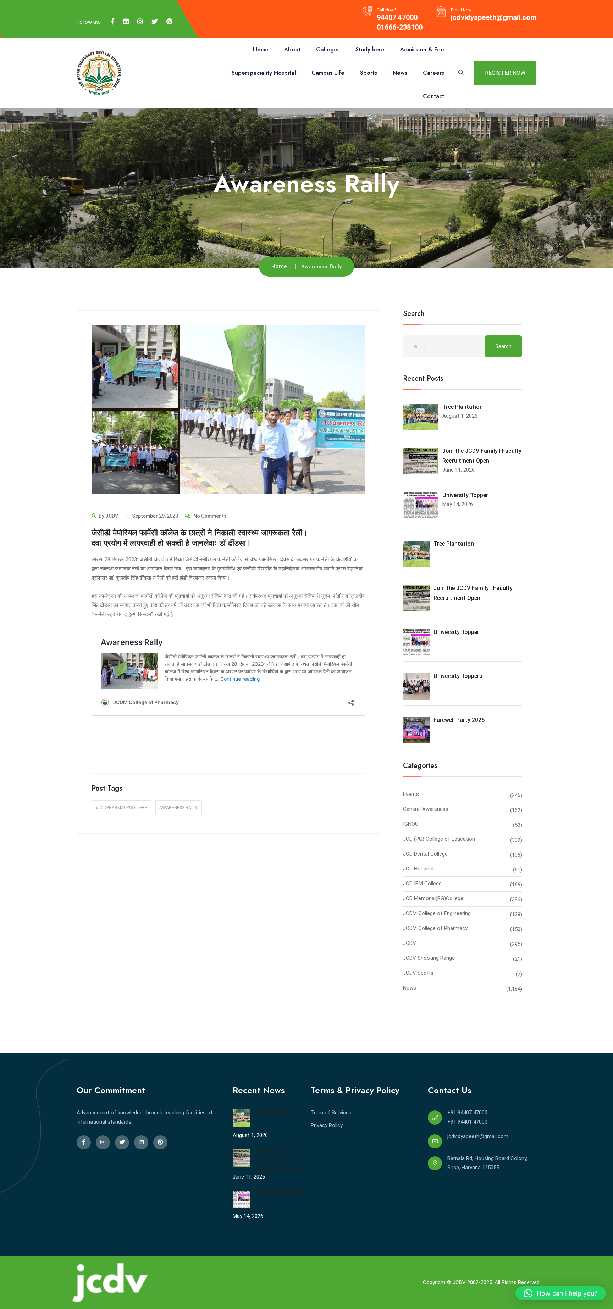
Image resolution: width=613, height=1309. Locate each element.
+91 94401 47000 (467, 1122)
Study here (370, 49)
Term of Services (331, 1112)
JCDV (409, 943)
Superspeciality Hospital (264, 73)
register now (505, 72)
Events (411, 794)
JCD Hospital (418, 868)
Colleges (328, 49)
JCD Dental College (425, 854)
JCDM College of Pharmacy (435, 928)
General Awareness (425, 809)
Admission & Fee (422, 49)
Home (261, 49)
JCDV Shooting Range (429, 958)
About (292, 49)
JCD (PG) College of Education (439, 839)
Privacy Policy (327, 1125)
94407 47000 (397, 17)
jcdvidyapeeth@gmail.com (493, 17)
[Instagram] (140, 21)
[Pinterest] (169, 21)
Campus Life (327, 73)
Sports (368, 73)
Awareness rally (178, 807)
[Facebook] (113, 21)
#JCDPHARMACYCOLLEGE (121, 807)
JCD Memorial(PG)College (433, 898)
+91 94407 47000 (467, 1112)
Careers (433, 73)
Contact (433, 96)
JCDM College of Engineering (437, 913)
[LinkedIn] (126, 21)
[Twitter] (154, 21)
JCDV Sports (418, 973)
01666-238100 (400, 27)
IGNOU (410, 824)
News (400, 73)
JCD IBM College (422, 883)
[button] (560, 1293)
